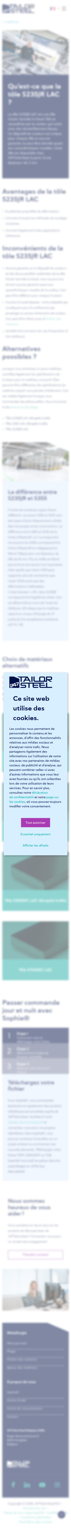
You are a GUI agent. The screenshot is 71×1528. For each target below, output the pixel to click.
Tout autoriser (35, 822)
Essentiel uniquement (35, 834)
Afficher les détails (35, 845)
